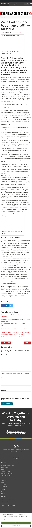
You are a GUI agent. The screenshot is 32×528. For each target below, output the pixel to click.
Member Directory (5, 501)
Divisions (3, 484)
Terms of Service (15, 518)
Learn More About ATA (15, 431)
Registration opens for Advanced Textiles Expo (13, 337)
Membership (4, 496)
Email (3, 384)
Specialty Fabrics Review (7, 465)
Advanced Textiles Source (7, 473)
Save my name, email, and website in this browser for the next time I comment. (15, 399)
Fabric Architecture (6, 475)
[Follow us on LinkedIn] (7, 305)
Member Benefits (5, 499)
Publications (4, 462)
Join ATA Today (5, 503)
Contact (3, 492)
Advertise (3, 494)
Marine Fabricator (5, 471)
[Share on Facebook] (3, 305)
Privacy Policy (16, 526)
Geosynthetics (4, 467)
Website (3, 390)
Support (3, 489)
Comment (4, 355)
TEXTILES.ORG (5, 3)
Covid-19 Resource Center (8, 505)
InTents (3, 469)
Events (3, 482)
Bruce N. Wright (19, 32)
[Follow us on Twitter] (11, 305)
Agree (16, 522)
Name (3, 378)
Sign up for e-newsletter (17, 434)
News (2, 32)
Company (3, 478)
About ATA (4, 480)
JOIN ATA (26, 3)
